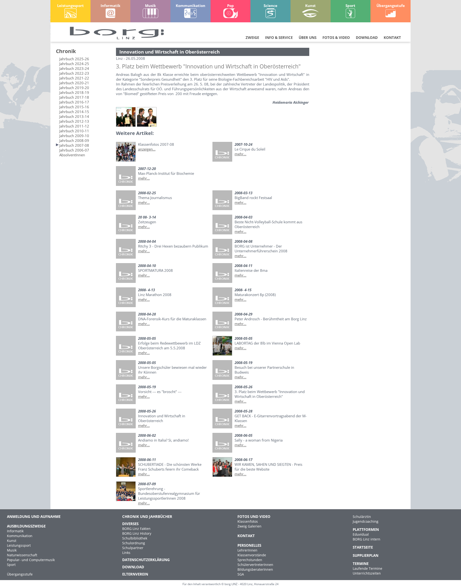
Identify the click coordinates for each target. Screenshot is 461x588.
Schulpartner (132, 548)
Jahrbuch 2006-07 (74, 150)
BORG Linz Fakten (136, 528)
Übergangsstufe (20, 574)
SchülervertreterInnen (255, 564)
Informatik (15, 531)
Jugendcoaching (365, 521)
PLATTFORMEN (366, 529)
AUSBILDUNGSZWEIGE (26, 526)
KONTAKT (392, 37)
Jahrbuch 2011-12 (74, 126)
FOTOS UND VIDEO (253, 516)
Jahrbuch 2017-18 (74, 97)
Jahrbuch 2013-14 (74, 116)
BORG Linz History (136, 533)
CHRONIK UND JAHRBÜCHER (147, 516)
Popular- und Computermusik (31, 560)
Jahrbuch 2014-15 (74, 111)
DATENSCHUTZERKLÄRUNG (146, 559)
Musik (12, 550)
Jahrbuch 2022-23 (74, 73)
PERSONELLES (249, 545)
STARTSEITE (363, 547)
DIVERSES (130, 523)
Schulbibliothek (134, 538)
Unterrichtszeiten (367, 573)
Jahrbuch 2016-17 (74, 102)
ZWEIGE (252, 37)
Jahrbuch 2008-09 (74, 140)
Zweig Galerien (249, 526)
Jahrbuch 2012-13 (74, 121)
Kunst (11, 540)
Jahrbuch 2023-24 (74, 68)
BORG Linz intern (366, 539)
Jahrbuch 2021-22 (74, 78)
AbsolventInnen (72, 154)
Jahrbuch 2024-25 (74, 63)
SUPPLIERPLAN (365, 555)
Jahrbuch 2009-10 (74, 135)
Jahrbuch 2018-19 (74, 92)
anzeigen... (147, 149)
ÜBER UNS (307, 37)
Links (126, 552)
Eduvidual (361, 534)
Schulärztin (362, 516)
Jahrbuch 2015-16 (74, 106)
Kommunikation (19, 535)
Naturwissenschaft (22, 555)
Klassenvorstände (251, 555)
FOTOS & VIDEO (336, 37)
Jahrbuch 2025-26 (74, 58)
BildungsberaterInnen (255, 569)
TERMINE (361, 563)
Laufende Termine (367, 568)
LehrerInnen (247, 550)
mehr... (240, 154)
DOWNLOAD (367, 37)
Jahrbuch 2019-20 (74, 87)
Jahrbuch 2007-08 (74, 145)
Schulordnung (133, 543)
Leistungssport (19, 545)
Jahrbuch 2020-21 (74, 82)
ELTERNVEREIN (135, 574)
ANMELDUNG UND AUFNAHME (34, 516)
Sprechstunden (249, 560)
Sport (11, 564)
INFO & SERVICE (279, 37)
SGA (240, 574)
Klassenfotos (247, 521)
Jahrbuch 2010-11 (74, 130)
